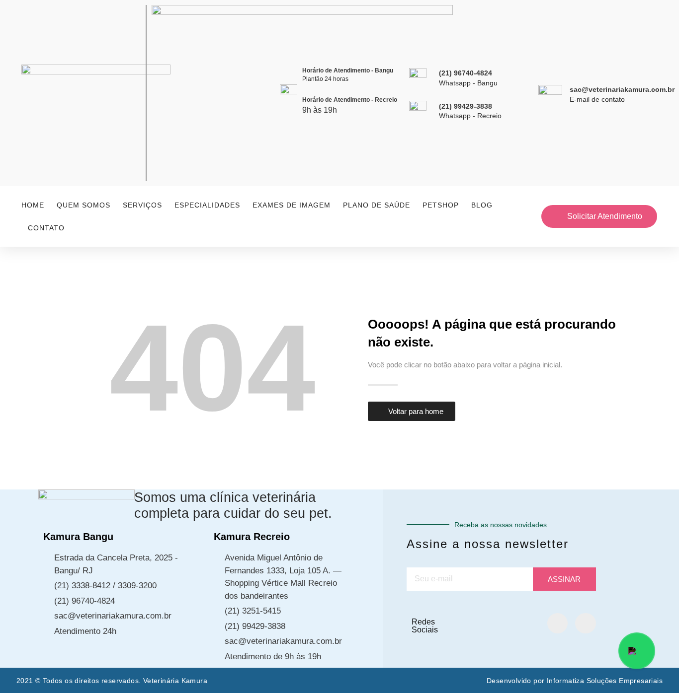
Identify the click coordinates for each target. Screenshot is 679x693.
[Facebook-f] (557, 623)
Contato (46, 228)
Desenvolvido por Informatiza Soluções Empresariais (575, 681)
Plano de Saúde (376, 205)
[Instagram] (585, 623)
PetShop (441, 205)
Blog (482, 205)
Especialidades (207, 205)
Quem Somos (83, 205)
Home (32, 205)
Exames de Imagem (292, 205)
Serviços (142, 205)
